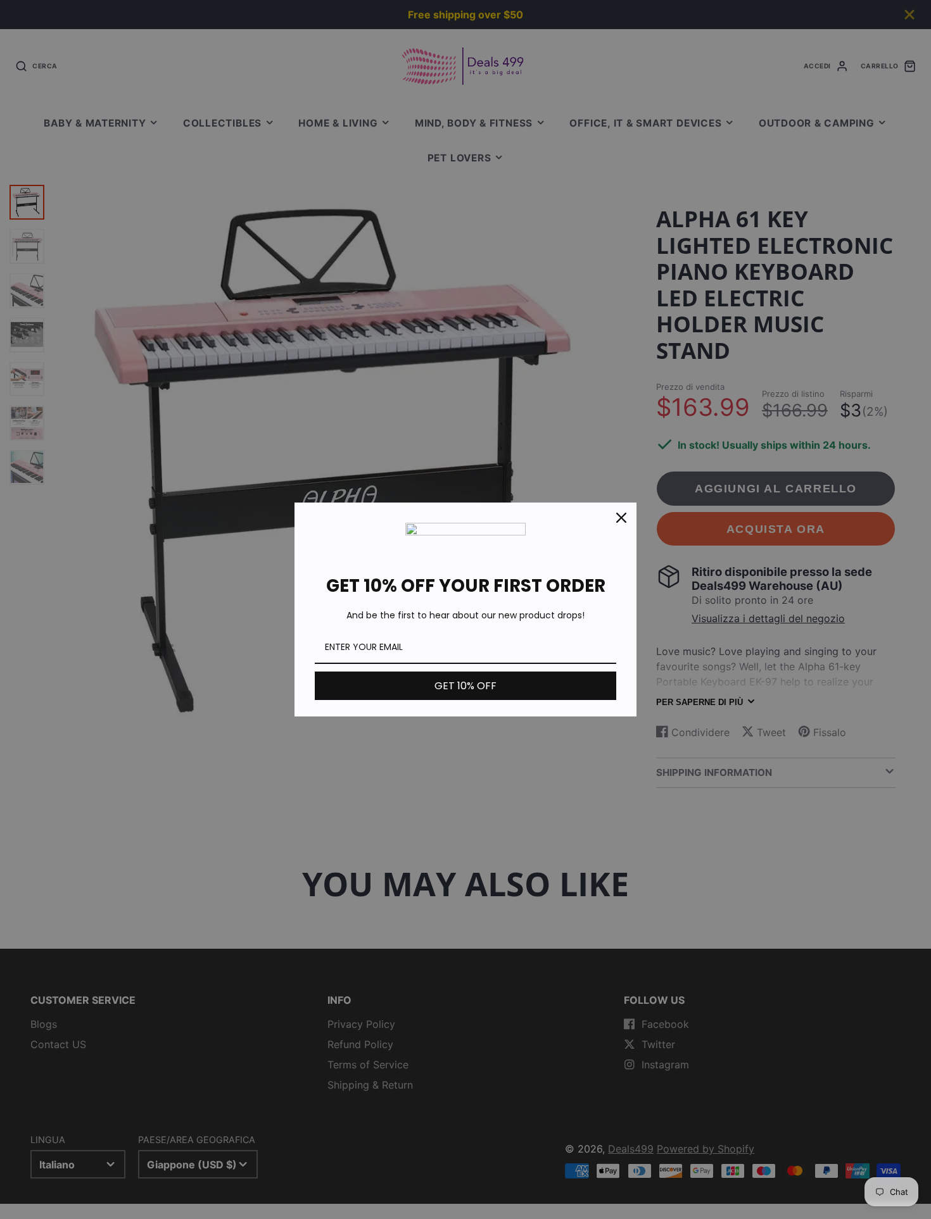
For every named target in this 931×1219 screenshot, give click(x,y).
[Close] (621, 518)
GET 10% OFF (465, 685)
